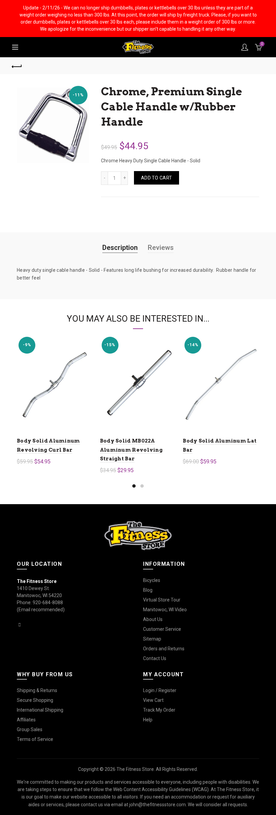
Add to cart (156, 178)
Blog (147, 590)
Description (120, 247)
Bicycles (151, 580)
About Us (153, 619)
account (245, 47)
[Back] (17, 65)
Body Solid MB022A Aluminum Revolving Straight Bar (131, 450)
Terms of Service (35, 739)
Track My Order (159, 710)
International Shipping (40, 710)
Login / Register (159, 690)
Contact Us (154, 658)
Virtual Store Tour (161, 599)
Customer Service (162, 629)
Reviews (161, 247)
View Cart (153, 700)
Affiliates (26, 719)
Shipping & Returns (37, 690)
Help (147, 719)
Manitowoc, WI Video (165, 609)
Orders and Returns (163, 648)
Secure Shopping (35, 700)
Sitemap (152, 639)
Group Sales (29, 729)
